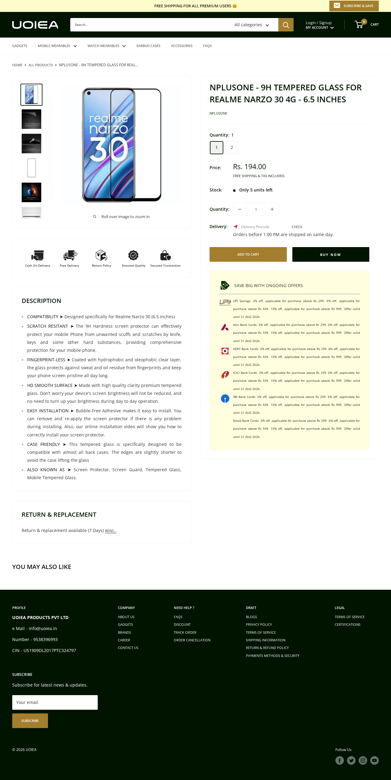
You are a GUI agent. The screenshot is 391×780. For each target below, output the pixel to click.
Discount (182, 624)
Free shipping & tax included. (259, 175)
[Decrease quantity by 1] (239, 209)
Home (17, 65)
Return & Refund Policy (267, 647)
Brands (124, 632)
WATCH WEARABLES (103, 45)
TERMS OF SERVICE (261, 632)
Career (124, 640)
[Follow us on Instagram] (363, 760)
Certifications (347, 624)
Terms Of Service (350, 616)
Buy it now (331, 254)
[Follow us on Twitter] (351, 760)
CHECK (297, 226)
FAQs (207, 45)
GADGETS (19, 45)
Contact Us (128, 647)
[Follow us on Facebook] (339, 760)
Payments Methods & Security (272, 655)
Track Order (185, 632)
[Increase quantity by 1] (272, 209)
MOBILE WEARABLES (54, 45)
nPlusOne (218, 113)
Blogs (251, 616)
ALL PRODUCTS (40, 65)
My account (317, 27)
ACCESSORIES (181, 45)
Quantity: (219, 209)
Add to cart (248, 254)
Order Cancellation (192, 640)
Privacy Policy (259, 624)
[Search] (286, 24)
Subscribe (30, 720)
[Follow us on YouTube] (374, 760)
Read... (110, 530)
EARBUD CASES (148, 45)
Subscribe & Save (358, 5)
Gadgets (125, 624)
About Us (126, 616)
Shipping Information (265, 640)
